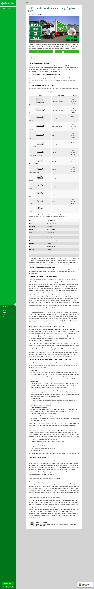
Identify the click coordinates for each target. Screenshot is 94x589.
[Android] (6, 587)
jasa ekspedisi (63, 294)
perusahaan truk (49, 483)
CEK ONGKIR (42, 51)
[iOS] (9, 587)
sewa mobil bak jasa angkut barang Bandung (56, 356)
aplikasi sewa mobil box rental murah (55, 423)
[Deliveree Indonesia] (8, 3)
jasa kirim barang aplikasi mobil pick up (59, 333)
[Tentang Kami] (3, 587)
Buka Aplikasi (7, 583)
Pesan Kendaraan (7, 8)
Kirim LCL (5, 10)
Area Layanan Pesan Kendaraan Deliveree (62, 264)
